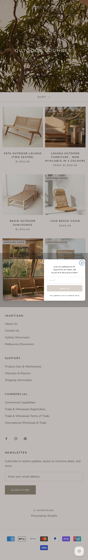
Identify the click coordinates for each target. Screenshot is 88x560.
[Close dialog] (81, 262)
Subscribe (65, 288)
